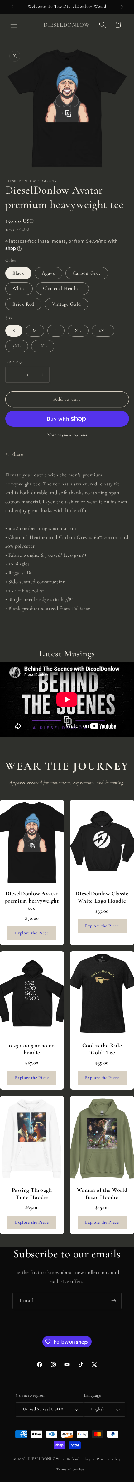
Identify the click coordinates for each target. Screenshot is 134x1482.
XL (78, 330)
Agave (48, 273)
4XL (42, 346)
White (19, 288)
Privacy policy (109, 1459)
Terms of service (70, 1469)
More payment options (67, 434)
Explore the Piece (32, 933)
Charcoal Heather (62, 288)
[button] (13, 24)
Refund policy (79, 1459)
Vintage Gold (66, 304)
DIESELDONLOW (43, 1459)
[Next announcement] (122, 7)
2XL (103, 330)
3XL (16, 346)
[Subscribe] (113, 1301)
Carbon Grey (87, 273)
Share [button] (17, 454)
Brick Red (23, 304)
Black (18, 273)
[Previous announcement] (12, 7)
